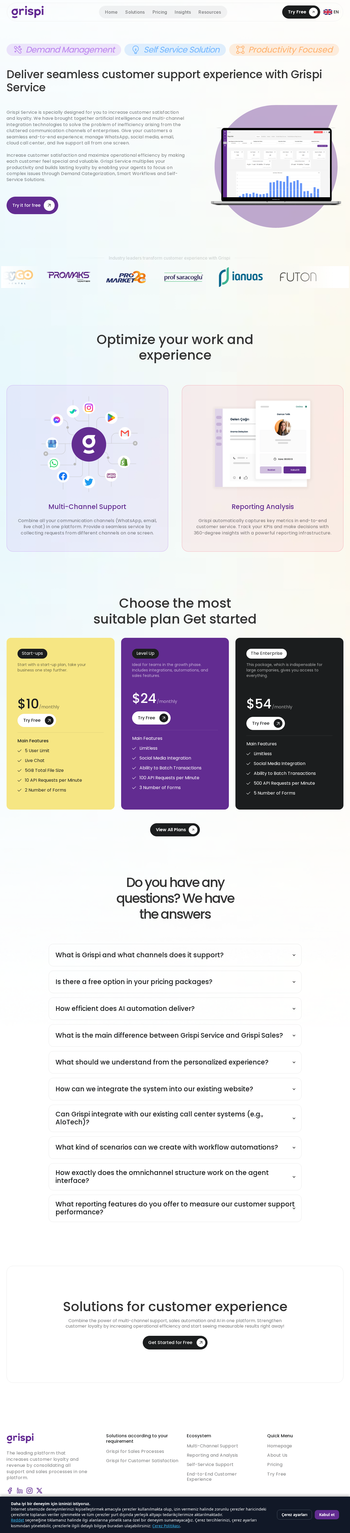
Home (111, 12)
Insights (183, 12)
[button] (210, 12)
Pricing (160, 12)
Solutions (135, 12)
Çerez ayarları (294, 1514)
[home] (27, 12)
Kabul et (327, 1514)
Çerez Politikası (166, 1525)
